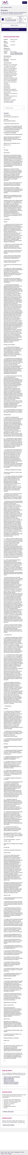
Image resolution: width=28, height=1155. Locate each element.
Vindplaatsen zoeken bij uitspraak (11, 1082)
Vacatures (2, 1153)
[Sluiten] (25, 19)
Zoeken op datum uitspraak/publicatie (12, 1076)
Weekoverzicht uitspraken (8, 1125)
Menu (24, 2)
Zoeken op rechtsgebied (9, 1080)
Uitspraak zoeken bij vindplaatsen (11, 1083)
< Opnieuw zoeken (14, 25)
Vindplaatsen (7, 85)
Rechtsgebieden (7, 56)
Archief (6, 1153)
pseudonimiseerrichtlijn (11, 20)
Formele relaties (6, 52)
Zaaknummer (7, 48)
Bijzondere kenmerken (6, 60)
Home (2, 7)
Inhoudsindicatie (7, 62)
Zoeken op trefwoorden (9, 1078)
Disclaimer (9, 1153)
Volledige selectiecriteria (8, 1111)
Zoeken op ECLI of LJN (9, 1079)
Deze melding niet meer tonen (20, 19)
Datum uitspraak (6, 42)
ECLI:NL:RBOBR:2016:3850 (16, 53)
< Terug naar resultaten (14, 29)
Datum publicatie (6, 45)
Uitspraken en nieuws (8, 7)
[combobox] (14, 108)
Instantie (6, 39)
